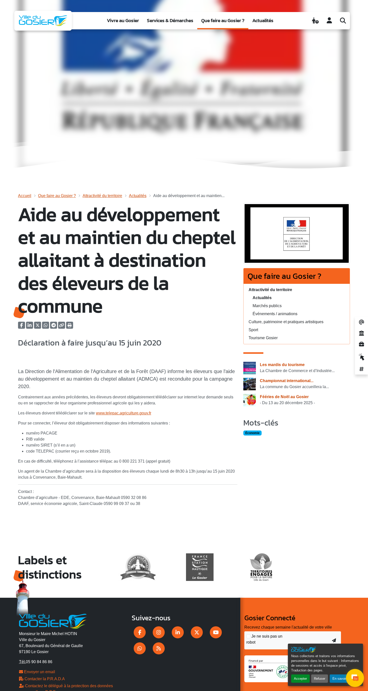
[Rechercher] (343, 20)
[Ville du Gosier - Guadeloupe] (53, 620)
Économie (252, 433)
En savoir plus (342, 678)
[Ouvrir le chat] (355, 678)
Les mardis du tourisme (282, 365)
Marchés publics (267, 306)
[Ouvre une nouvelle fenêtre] (140, 632)
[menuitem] (123, 20)
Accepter (300, 678)
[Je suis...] (315, 20)
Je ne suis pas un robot (264, 639)
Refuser (319, 678)
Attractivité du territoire (102, 196)
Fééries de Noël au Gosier (284, 397)
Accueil (24, 196)
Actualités (262, 20)
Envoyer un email (39, 672)
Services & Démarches (170, 20)
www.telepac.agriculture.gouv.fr (123, 413)
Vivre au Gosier (123, 20)
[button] (69, 327)
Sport (253, 330)
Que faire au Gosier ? (222, 20)
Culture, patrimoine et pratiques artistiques (286, 322)
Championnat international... (286, 381)
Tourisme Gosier (263, 338)
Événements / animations (275, 314)
